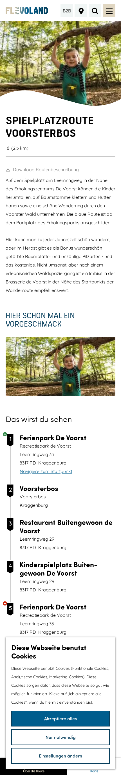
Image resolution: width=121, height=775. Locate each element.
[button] (94, 399)
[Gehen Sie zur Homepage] (27, 10)
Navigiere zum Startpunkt (46, 471)
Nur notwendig (61, 737)
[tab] (61, 104)
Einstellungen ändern (60, 756)
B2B (67, 11)
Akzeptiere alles (60, 718)
